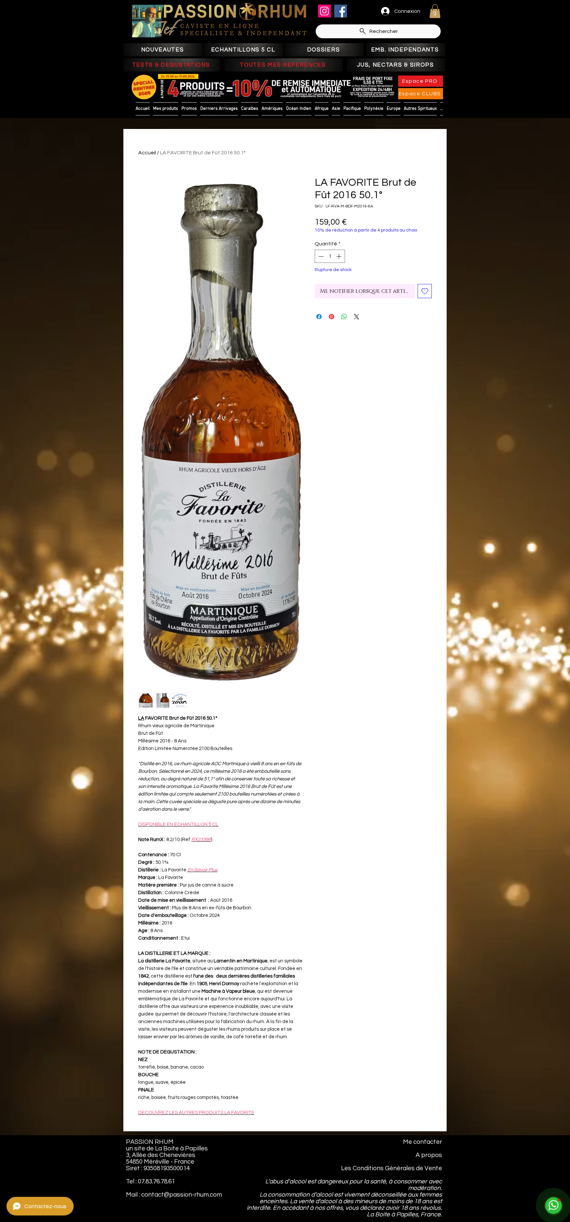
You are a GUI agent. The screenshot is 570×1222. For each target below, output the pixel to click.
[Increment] (339, 256)
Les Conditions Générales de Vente (391, 1168)
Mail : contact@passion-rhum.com (174, 1194)
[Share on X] (357, 317)
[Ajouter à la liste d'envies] (425, 291)
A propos (429, 1155)
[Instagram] (324, 11)
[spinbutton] (330, 256)
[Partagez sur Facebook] (319, 317)
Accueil (147, 152)
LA (141, 718)
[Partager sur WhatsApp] (344, 317)
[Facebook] (340, 11)
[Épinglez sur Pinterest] (331, 317)
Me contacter (422, 1142)
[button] (435, 11)
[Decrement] (320, 256)
